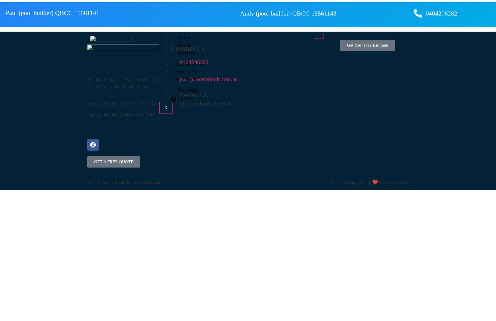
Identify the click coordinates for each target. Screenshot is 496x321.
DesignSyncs (397, 182)
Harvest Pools (187, 78)
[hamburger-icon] (319, 36)
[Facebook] (93, 145)
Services (186, 53)
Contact (185, 98)
